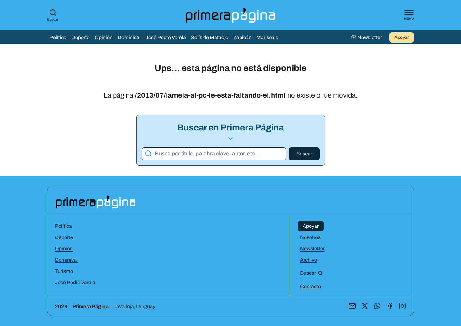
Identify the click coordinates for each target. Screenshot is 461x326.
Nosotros (310, 237)
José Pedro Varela (166, 37)
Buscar (52, 19)
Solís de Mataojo (209, 37)
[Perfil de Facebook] (390, 306)
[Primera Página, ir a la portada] (95, 201)
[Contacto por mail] (352, 306)
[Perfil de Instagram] (402, 306)
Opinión (104, 37)
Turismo (64, 271)
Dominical (129, 37)
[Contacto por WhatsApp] (377, 306)
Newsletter (312, 248)
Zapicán (242, 37)
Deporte (81, 37)
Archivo (308, 259)
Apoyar (402, 37)
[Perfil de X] (364, 306)
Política (58, 37)
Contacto (310, 286)
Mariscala (267, 37)
